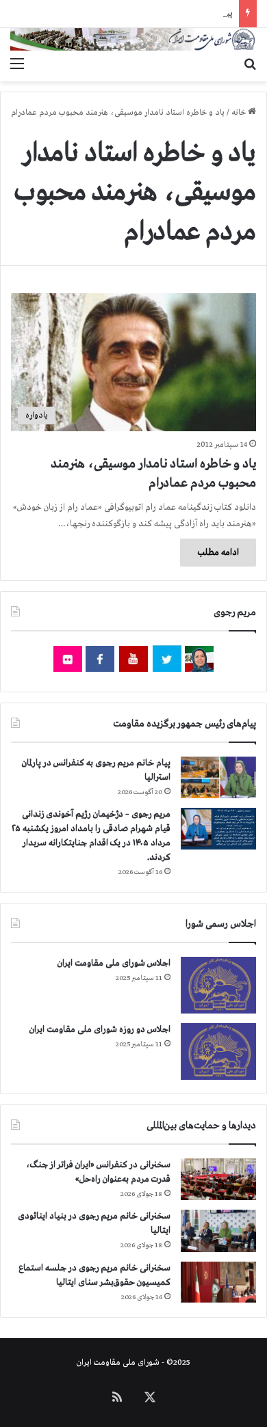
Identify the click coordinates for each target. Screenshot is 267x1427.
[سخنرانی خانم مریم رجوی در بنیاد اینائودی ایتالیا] (218, 1231)
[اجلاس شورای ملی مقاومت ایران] (218, 985)
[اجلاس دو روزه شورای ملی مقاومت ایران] (218, 1051)
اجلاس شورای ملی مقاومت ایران (114, 963)
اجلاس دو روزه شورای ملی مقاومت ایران (99, 1029)
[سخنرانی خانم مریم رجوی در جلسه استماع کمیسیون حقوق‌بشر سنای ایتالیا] (218, 1282)
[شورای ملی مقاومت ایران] (133, 39)
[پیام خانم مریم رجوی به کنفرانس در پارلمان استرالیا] (218, 777)
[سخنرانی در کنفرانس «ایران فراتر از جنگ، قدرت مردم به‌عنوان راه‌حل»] (218, 1179)
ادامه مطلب (218, 552)
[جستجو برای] (250, 64)
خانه (239, 112)
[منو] (17, 64)
